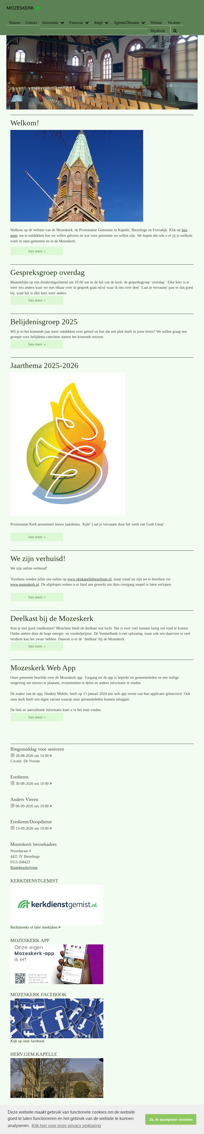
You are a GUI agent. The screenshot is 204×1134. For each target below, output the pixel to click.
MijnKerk (157, 31)
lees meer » (36, 251)
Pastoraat (76, 22)
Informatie (50, 22)
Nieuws (14, 22)
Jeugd (98, 22)
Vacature (174, 22)
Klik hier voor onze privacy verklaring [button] (66, 1125)
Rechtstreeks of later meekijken (33, 927)
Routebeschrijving (23, 868)
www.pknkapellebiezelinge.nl (89, 579)
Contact (31, 22)
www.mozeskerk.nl (24, 584)
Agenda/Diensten (126, 22)
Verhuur (156, 22)
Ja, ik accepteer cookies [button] (171, 1119)
